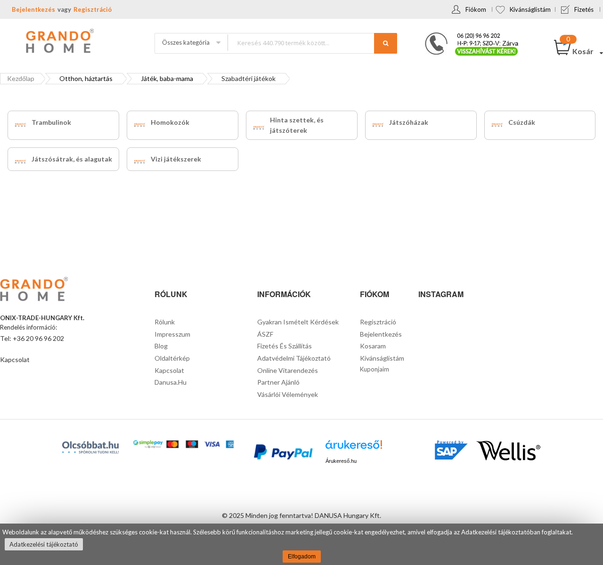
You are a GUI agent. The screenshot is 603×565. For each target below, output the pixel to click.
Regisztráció (92, 9)
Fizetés (584, 9)
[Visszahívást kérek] (467, 35)
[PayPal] (282, 453)
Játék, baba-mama (167, 78)
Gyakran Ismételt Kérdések (298, 322)
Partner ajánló (278, 382)
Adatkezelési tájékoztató (43, 544)
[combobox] (312, 42)
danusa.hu (171, 382)
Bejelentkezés (33, 9)
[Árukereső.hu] (354, 448)
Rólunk (165, 322)
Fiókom (475, 9)
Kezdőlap (20, 78)
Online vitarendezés (287, 370)
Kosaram (373, 346)
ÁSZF (265, 334)
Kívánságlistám (530, 9)
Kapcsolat (15, 359)
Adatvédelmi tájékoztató (294, 358)
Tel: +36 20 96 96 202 (32, 338)
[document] (301, 544)
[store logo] (59, 42)
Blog (161, 346)
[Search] (385, 43)
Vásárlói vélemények (287, 394)
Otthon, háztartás (86, 78)
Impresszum (172, 334)
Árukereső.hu (341, 461)
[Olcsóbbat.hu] (90, 447)
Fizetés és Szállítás (284, 346)
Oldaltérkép (172, 358)
